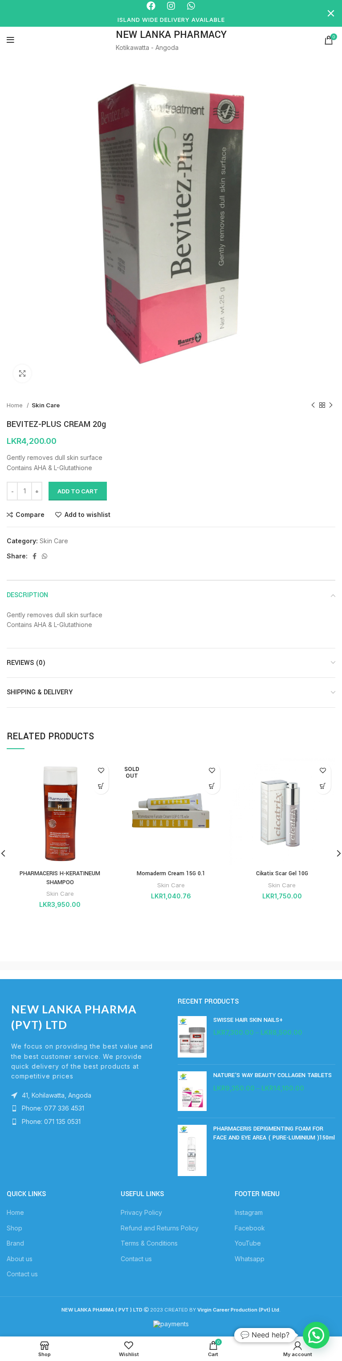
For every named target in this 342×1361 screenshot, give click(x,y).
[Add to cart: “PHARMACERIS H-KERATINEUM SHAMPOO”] (101, 786)
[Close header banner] (331, 13)
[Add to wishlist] (101, 771)
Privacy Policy (141, 1212)
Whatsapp (250, 1259)
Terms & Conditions (149, 1243)
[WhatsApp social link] (44, 556)
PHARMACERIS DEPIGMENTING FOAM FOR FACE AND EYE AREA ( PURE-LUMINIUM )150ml (274, 1133)
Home (15, 405)
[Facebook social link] (34, 556)
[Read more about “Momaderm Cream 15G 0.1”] (212, 786)
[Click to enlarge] (22, 373)
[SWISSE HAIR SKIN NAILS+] (192, 1037)
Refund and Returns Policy (160, 1228)
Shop (14, 1228)
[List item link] (85, 1108)
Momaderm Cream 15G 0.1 (171, 873)
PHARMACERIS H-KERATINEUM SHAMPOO (60, 877)
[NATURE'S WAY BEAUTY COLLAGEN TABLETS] (192, 1091)
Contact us (22, 1274)
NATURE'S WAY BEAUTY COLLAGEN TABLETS (272, 1075)
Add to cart (77, 491)
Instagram (249, 1212)
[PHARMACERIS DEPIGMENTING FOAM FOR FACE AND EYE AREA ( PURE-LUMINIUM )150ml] (192, 1150)
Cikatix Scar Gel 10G (282, 873)
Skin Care (46, 405)
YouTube (248, 1243)
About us (20, 1259)
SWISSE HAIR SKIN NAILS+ (248, 1020)
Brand (15, 1243)
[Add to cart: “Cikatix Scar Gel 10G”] (323, 786)
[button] (316, 1335)
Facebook (250, 1228)
